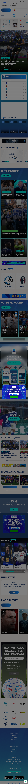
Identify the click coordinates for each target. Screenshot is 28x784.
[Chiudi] (23, 388)
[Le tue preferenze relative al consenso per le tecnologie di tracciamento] (25, 781)
